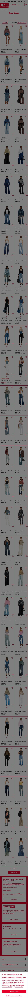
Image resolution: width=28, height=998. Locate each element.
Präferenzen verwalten (7, 985)
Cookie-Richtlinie (19, 986)
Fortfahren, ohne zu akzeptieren (14, 995)
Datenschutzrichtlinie (7, 986)
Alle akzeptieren (14, 991)
